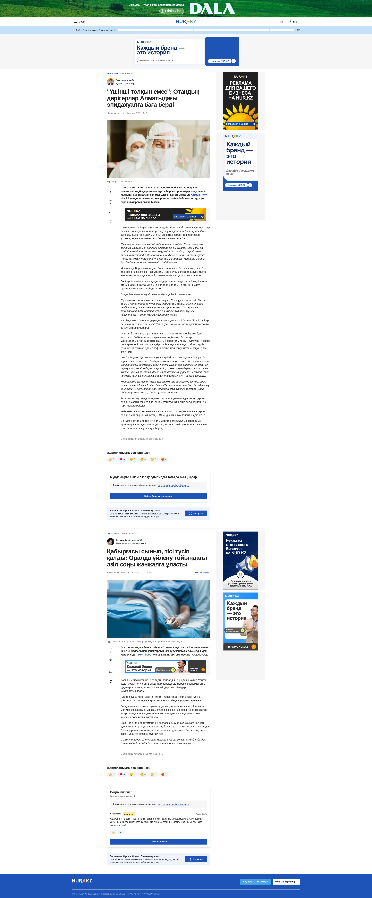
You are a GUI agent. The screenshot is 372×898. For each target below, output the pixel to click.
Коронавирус (127, 73)
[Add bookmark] (110, 221)
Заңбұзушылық (129, 570)
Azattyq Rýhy (199, 194)
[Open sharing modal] (111, 211)
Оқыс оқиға (113, 570)
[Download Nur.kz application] (186, 8)
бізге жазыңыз (155, 475)
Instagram (198, 550)
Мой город (144, 691)
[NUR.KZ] (186, 21)
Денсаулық (112, 73)
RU (281, 22)
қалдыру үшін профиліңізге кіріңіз (173, 521)
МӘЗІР (82, 22)
